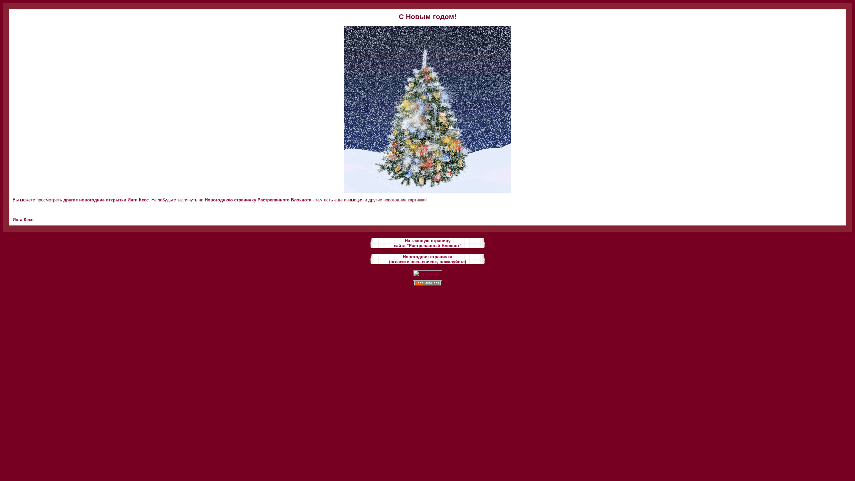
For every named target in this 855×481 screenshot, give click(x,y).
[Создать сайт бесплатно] (427, 284)
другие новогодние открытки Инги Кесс (106, 199)
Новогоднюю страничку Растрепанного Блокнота (258, 199)
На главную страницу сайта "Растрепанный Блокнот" (428, 243)
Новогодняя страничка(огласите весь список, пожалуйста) (427, 259)
